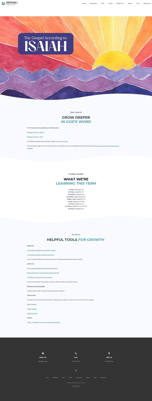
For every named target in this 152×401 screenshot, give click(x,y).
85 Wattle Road (109, 361)
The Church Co (76, 386)
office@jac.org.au (42, 361)
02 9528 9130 (76, 361)
